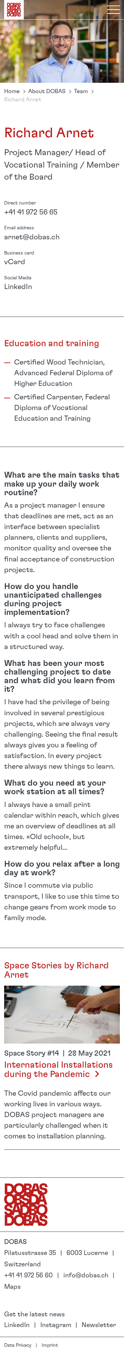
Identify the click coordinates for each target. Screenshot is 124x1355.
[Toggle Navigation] (113, 9)
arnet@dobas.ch (32, 237)
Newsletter (99, 1325)
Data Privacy (17, 1345)
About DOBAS (46, 91)
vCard (14, 262)
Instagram (55, 1325)
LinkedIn (18, 286)
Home (12, 91)
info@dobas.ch (85, 1275)
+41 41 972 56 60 (28, 1275)
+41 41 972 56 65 (31, 212)
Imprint (50, 1345)
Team (81, 91)
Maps (12, 1287)
